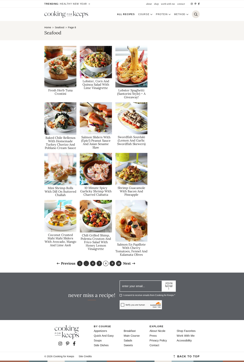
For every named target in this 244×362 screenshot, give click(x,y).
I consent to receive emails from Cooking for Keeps (149, 295)
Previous (68, 263)
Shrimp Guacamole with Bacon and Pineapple (131, 191)
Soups (98, 340)
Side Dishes (101, 345)
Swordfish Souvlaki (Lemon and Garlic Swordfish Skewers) (131, 140)
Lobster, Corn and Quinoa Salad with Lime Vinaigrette (95, 84)
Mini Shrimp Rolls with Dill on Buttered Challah (60, 191)
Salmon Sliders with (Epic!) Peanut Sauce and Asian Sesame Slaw (96, 142)
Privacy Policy (158, 340)
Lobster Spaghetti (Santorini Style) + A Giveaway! (131, 93)
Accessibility (184, 340)
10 (118, 264)
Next (127, 263)
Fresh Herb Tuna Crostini (60, 92)
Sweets (128, 345)
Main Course (132, 335)
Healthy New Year (65, 4)
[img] (192, 4)
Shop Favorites (186, 330)
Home (47, 27)
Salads (128, 340)
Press (153, 335)
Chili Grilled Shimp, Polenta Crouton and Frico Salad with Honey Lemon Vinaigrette (96, 242)
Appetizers (100, 330)
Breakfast (130, 330)
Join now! (169, 286)
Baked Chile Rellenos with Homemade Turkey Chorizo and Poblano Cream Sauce (60, 143)
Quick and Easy (104, 335)
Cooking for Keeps (66, 14)
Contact (154, 345)
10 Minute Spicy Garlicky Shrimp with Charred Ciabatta (96, 191)
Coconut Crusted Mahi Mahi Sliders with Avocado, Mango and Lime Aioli (60, 240)
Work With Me (186, 335)
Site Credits (85, 356)
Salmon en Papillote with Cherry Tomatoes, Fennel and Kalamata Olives (131, 249)
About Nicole (157, 330)
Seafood (59, 27)
